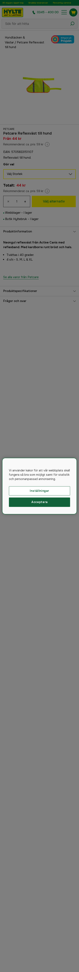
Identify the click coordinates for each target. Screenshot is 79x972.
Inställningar (39, 490)
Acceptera (39, 502)
